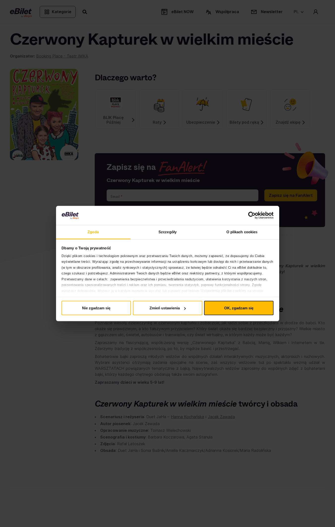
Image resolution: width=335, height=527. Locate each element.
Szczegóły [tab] (167, 232)
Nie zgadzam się (96, 308)
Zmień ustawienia (165, 308)
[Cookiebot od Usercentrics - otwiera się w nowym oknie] (252, 215)
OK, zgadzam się (238, 308)
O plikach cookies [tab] (242, 232)
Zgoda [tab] (93, 232)
